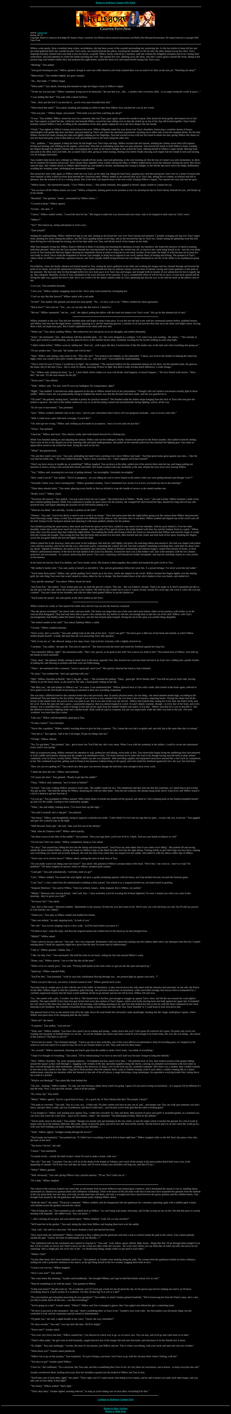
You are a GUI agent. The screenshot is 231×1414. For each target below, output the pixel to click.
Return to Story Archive (115, 1408)
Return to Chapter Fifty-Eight (115, 2)
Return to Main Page (115, 1411)
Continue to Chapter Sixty (115, 1399)
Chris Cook (42, 32)
